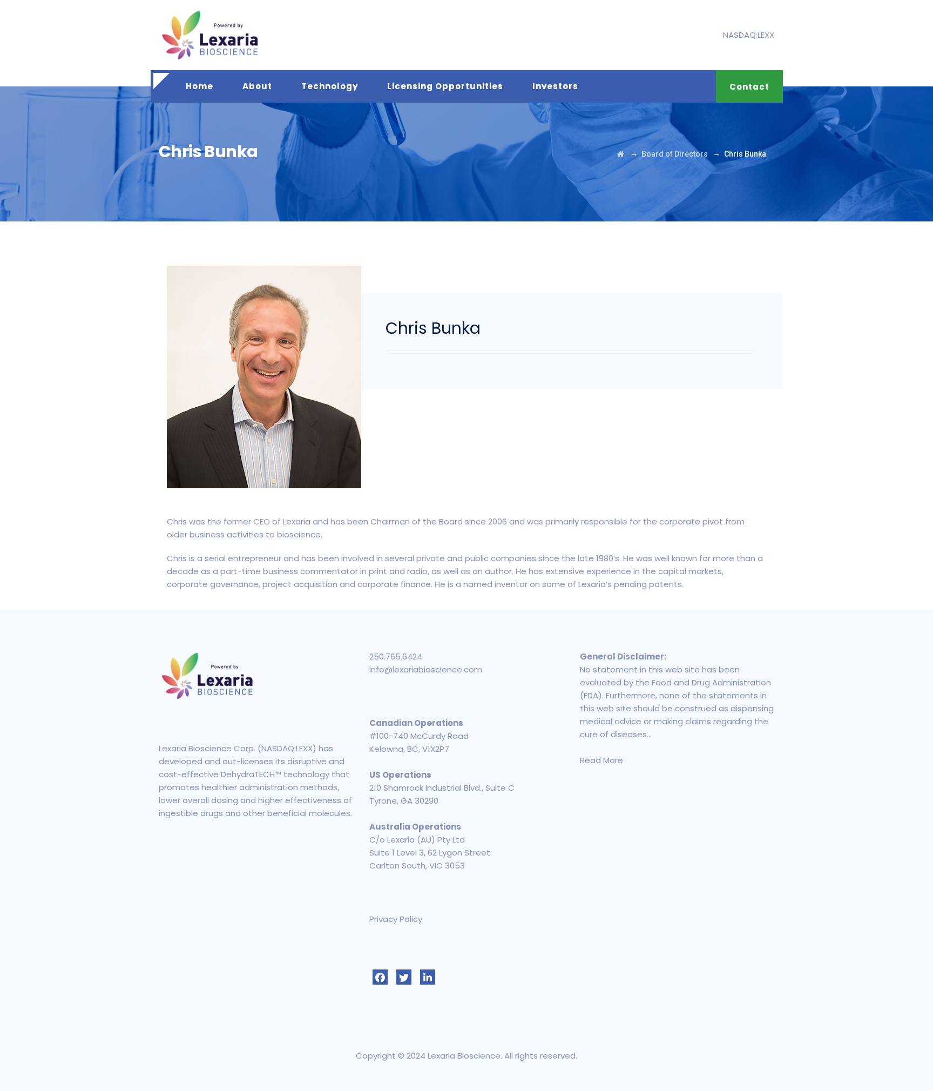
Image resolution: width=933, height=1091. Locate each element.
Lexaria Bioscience (464, 1055)
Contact (749, 86)
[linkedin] (427, 977)
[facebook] (380, 977)
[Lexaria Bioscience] (210, 35)
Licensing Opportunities (445, 86)
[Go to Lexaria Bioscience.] (621, 154)
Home (199, 86)
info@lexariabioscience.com (425, 669)
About (257, 86)
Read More (601, 760)
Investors (555, 86)
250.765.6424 (395, 656)
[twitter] (403, 977)
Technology (329, 86)
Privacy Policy (395, 919)
